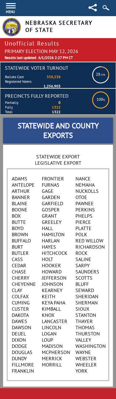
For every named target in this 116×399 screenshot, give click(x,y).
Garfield (52, 203)
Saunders (87, 271)
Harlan (51, 240)
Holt (47, 259)
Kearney (52, 290)
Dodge (19, 346)
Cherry (20, 278)
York (81, 371)
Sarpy (82, 265)
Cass (17, 259)
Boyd (18, 228)
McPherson (56, 352)
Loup (47, 340)
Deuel (19, 333)
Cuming (21, 302)
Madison (52, 346)
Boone (20, 209)
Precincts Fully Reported (36, 96)
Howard (52, 271)
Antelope (23, 185)
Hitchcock (54, 253)
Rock (81, 253)
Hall (47, 228)
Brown (20, 234)
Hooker (51, 265)
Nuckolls (87, 191)
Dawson (21, 327)
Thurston (87, 333)
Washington (90, 346)
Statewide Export (58, 156)
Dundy (19, 358)
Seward (84, 290)
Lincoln (51, 327)
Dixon (19, 340)
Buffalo (21, 240)
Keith (48, 296)
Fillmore (23, 364)
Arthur (21, 191)
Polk (81, 234)
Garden (51, 197)
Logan (49, 333)
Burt (17, 247)
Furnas (50, 185)
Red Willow (89, 240)
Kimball (51, 309)
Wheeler (86, 364)
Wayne (83, 352)
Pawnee (84, 203)
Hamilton (53, 234)
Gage (48, 191)
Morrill (52, 364)
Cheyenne (24, 284)
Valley (83, 340)
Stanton (85, 315)
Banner (21, 197)
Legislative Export (58, 163)
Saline (83, 259)
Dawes (19, 321)
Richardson (90, 247)
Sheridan (86, 296)
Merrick (52, 358)
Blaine (20, 203)
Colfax (20, 296)
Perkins (85, 209)
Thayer (84, 321)
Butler (20, 253)
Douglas (22, 352)
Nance (83, 178)
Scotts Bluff (83, 281)
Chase (19, 271)
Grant (49, 216)
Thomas (85, 327)
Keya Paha (53, 302)
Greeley (52, 222)
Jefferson (54, 278)
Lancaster (54, 321)
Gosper (51, 209)
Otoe (81, 197)
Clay (17, 290)
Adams (19, 178)
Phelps (83, 216)
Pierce (83, 222)
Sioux (82, 309)
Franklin (23, 371)
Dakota (20, 315)
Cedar (19, 265)
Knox (48, 315)
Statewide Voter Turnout (36, 68)
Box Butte (19, 219)
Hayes (49, 247)
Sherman (86, 302)
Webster (86, 358)
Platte (83, 228)
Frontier (53, 178)
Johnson (52, 284)
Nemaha (85, 185)
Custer (20, 309)
